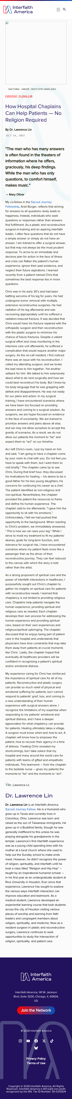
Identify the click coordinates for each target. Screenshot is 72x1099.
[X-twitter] (43, 1040)
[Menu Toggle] (58, 10)
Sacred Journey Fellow (20, 809)
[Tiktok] (51, 1040)
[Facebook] (36, 1040)
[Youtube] (28, 1040)
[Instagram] (20, 1040)
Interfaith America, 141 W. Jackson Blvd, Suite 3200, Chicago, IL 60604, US (36, 996)
